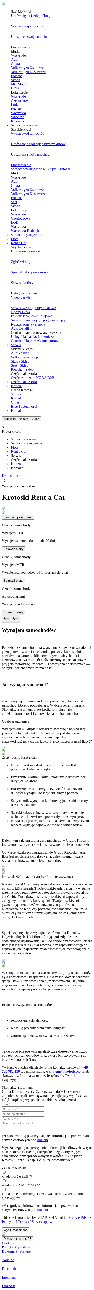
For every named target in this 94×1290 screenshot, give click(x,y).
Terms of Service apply (34, 1222)
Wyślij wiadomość (15, 1230)
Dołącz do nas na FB (17, 1238)
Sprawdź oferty (14, 549)
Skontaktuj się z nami (18, 517)
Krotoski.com (11, 476)
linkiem (42, 1140)
